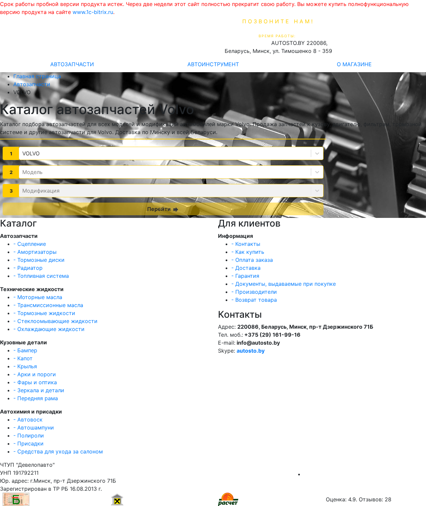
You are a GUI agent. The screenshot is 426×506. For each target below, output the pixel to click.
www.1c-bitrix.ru (93, 12)
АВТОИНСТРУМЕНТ (213, 64)
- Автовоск (28, 419)
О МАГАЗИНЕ (354, 64)
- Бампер (25, 350)
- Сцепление (29, 244)
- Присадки (28, 443)
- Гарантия (245, 275)
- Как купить (247, 252)
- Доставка (246, 267)
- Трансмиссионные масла (48, 305)
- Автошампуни (33, 427)
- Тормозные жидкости (44, 313)
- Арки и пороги (34, 374)
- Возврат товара (254, 299)
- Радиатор (28, 267)
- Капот (23, 358)
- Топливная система (41, 275)
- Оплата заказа (252, 259)
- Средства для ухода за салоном (58, 451)
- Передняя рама (35, 398)
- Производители (254, 291)
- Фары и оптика (35, 382)
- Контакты (245, 244)
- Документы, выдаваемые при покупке (283, 283)
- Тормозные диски (39, 259)
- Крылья (25, 366)
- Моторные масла (37, 297)
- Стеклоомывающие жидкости (55, 321)
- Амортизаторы (35, 252)
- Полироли (28, 435)
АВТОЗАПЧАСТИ (72, 64)
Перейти (163, 209)
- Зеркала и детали (38, 390)
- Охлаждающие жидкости (49, 329)
